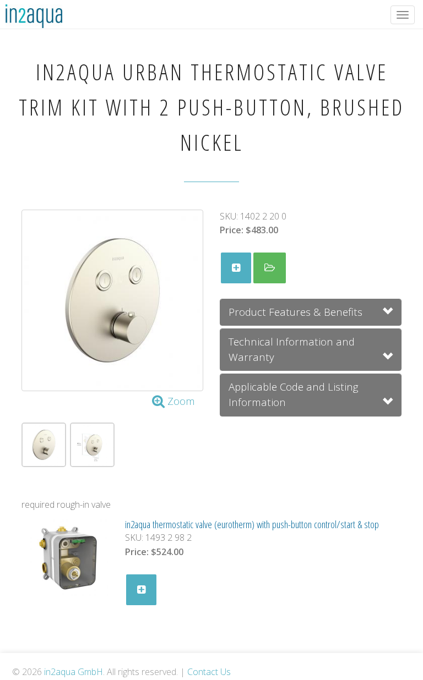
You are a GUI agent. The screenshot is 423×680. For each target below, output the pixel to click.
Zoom (180, 401)
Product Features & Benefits (295, 312)
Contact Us (209, 672)
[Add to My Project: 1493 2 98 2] (141, 589)
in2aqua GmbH (73, 672)
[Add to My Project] (236, 267)
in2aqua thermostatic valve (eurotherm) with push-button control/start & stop (252, 524)
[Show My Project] (269, 267)
